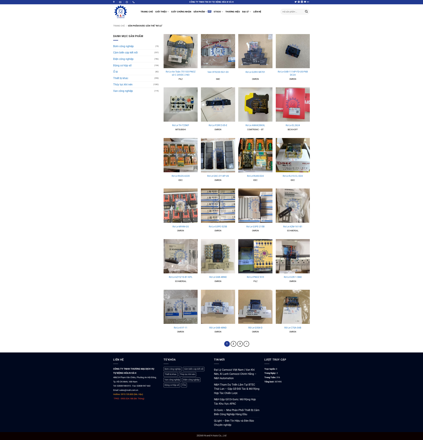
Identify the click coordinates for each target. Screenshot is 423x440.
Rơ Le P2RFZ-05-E (218, 125)
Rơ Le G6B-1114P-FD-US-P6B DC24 (293, 73)
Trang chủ (119, 25)
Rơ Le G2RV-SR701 (255, 72)
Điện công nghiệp (123, 59)
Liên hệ (257, 11)
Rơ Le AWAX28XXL (255, 125)
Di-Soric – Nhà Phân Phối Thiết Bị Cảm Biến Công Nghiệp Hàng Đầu (236, 412)
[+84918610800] (134, 2)
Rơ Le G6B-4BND (218, 277)
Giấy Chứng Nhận (181, 11)
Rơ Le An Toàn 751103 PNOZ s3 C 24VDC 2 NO (180, 73)
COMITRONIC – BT (255, 129)
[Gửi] (306, 12)
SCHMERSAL (292, 231)
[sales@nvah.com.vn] (120, 2)
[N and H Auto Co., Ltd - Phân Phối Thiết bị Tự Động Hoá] (124, 11)
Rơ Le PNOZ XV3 (255, 277)
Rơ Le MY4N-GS (181, 226)
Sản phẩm (199, 11)
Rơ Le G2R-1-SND (293, 277)
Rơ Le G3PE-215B (255, 226)
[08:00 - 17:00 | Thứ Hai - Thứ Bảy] (127, 2)
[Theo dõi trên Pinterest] (299, 2)
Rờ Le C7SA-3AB (292, 327)
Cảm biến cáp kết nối (125, 52)
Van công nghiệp (123, 91)
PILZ (181, 79)
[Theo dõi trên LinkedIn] (302, 2)
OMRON (255, 79)
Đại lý (245, 11)
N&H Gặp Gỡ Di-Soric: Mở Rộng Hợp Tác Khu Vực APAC (235, 401)
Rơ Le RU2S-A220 (181, 176)
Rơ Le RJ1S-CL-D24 (293, 176)
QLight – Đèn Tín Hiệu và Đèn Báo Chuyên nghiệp (234, 423)
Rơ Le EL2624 (293, 125)
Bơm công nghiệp (123, 46)
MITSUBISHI (180, 129)
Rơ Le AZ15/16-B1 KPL (180, 277)
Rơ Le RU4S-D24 (255, 176)
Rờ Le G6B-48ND (218, 327)
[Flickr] (308, 2)
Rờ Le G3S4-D (255, 327)
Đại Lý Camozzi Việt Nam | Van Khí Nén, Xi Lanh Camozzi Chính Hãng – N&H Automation (235, 374)
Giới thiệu (161, 11)
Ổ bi (115, 71)
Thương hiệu (232, 11)
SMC (218, 79)
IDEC (180, 180)
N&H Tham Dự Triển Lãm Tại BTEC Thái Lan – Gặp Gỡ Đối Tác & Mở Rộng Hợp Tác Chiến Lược (236, 389)
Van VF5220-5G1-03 (218, 72)
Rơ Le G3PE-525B (218, 226)
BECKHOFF (293, 129)
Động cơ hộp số (122, 65)
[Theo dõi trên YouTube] (305, 2)
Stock (217, 11)
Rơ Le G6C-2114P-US (218, 176)
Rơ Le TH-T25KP (180, 125)
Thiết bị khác (120, 78)
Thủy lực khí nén (123, 84)
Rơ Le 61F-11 (180, 327)
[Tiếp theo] (246, 344)
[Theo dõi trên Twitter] (296, 2)
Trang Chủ (147, 11)
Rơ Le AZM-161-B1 (292, 226)
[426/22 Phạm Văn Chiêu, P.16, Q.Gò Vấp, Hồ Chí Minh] (114, 2)
